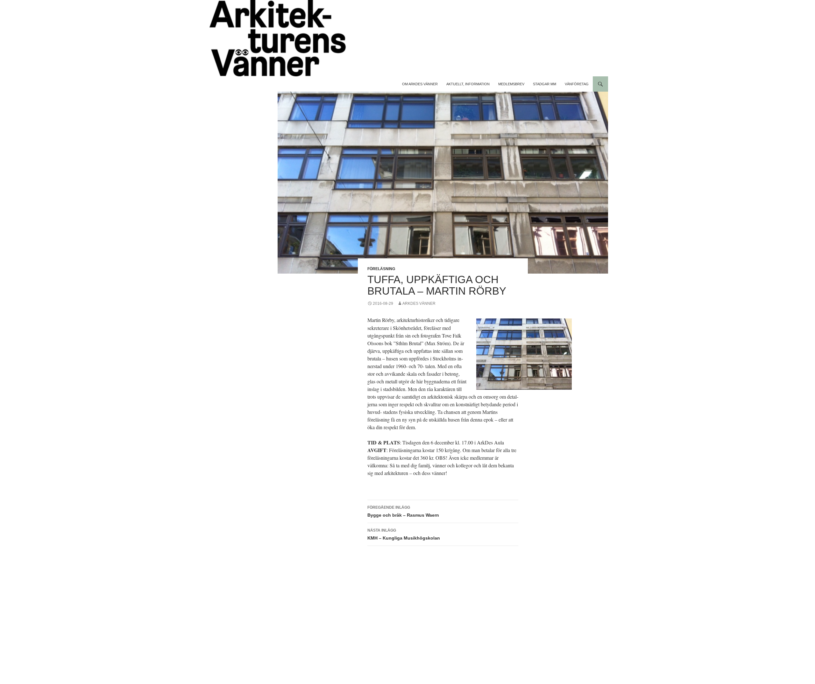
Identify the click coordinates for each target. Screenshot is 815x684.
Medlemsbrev (511, 84)
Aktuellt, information (468, 84)
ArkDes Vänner (419, 303)
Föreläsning (381, 269)
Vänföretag (577, 84)
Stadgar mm (544, 84)
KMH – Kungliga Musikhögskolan (403, 534)
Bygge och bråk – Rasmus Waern (403, 511)
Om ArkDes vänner (420, 84)
